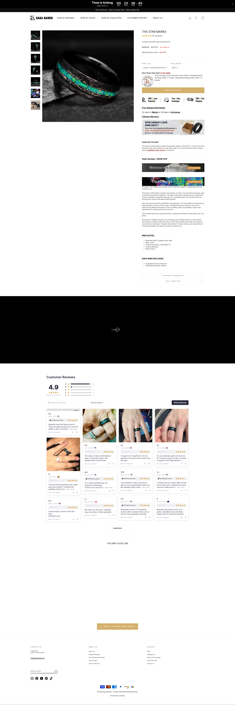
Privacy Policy (93, 660)
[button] (88, 76)
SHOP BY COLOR (88, 18)
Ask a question (173, 281)
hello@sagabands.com (38, 658)
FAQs (148, 651)
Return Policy (150, 249)
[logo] (42, 18)
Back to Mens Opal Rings (119, 626)
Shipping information (173, 275)
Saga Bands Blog (94, 654)
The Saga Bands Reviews (97, 657)
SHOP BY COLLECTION (111, 18)
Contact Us (150, 663)
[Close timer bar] (233, 4)
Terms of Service (94, 663)
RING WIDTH (176, 63)
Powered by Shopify (117, 696)
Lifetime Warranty (152, 247)
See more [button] (73, 429)
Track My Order (152, 660)
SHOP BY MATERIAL (66, 18)
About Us (92, 651)
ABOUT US (158, 18)
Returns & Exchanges (154, 657)
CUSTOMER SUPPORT (137, 18)
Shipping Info (151, 654)
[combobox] (97, 402)
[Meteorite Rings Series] (173, 167)
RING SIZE (146, 63)
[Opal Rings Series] (173, 181)
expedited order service (156, 150)
